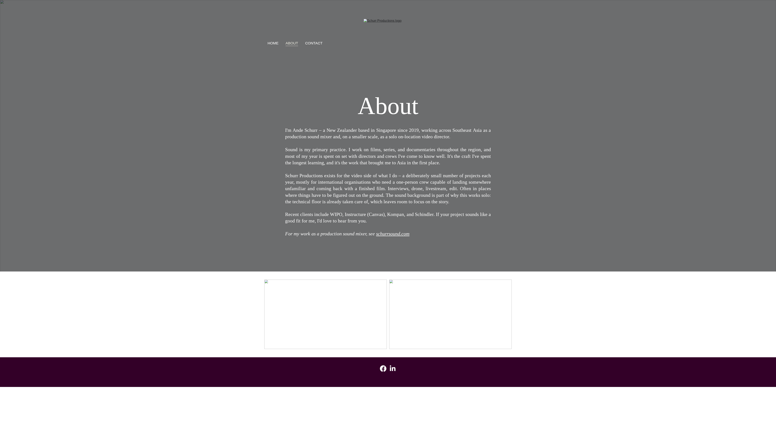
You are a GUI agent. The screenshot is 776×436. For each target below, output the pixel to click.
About (292, 43)
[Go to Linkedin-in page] (392, 368)
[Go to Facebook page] (383, 368)
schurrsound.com (392, 233)
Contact (314, 43)
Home (273, 43)
